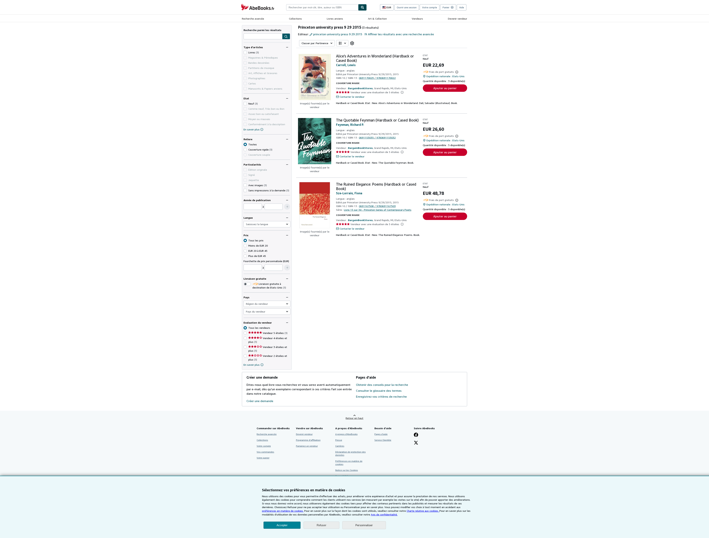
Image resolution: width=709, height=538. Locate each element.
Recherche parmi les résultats (262, 30)
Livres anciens (335, 18)
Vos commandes (265, 451)
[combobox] (322, 7)
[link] (352, 43)
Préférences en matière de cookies (348, 463)
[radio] (245, 149)
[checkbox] (245, 52)
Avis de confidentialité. (384, 514)
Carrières (339, 446)
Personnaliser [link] (364, 525)
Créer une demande (259, 401)
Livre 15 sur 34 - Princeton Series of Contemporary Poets (377, 209)
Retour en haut (354, 418)
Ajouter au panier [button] (445, 88)
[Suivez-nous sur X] (416, 443)
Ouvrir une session (407, 7)
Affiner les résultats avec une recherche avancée (401, 34)
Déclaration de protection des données (350, 453)
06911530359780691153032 (377, 137)
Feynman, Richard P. (350, 125)
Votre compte (429, 7)
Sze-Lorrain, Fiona (349, 193)
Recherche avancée (253, 18)
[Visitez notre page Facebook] (416, 435)
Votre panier (263, 457)
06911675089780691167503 (377, 206)
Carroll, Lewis (346, 65)
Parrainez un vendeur (307, 446)
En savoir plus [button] (252, 364)
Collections (295, 18)
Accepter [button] (282, 525)
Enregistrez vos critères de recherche (381, 396)
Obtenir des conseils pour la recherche (382, 385)
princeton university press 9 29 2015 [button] (337, 34)
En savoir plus (252, 129)
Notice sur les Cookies (346, 470)
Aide (461, 7)
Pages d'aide (381, 434)
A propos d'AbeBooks (346, 434)
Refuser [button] (321, 525)
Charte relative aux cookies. (423, 510)
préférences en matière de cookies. (283, 510)
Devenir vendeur (457, 18)
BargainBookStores (360, 88)
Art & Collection (377, 18)
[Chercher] (362, 7)
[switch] (247, 284)
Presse (338, 440)
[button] (286, 37)
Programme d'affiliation (308, 440)
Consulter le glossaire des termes (379, 390)
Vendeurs (417, 18)
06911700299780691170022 (377, 77)
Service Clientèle (382, 440)
